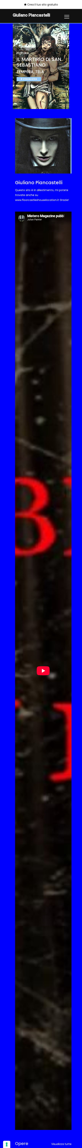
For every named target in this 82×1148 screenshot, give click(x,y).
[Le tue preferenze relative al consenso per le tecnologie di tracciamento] (6, 1144)
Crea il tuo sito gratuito (42, 4)
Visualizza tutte (61, 1144)
